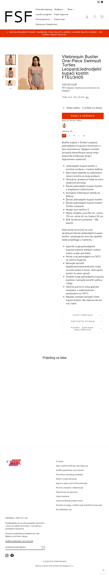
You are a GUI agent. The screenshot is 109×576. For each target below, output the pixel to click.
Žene (70, 9)
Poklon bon (59, 19)
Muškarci (59, 9)
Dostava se (80, 87)
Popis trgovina (61, 14)
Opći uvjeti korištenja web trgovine (72, 465)
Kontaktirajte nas (64, 509)
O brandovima (43, 19)
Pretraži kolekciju (44, 9)
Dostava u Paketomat (46, 24)
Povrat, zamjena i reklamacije (83, 328)
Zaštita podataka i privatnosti (70, 470)
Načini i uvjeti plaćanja (66, 479)
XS (64, 136)
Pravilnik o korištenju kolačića (69, 474)
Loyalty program (44, 14)
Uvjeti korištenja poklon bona (69, 500)
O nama (60, 461)
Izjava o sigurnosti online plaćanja (71, 483)
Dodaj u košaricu (16, 426)
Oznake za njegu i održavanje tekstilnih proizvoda (79, 505)
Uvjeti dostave (83, 315)
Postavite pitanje (83, 321)
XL (84, 136)
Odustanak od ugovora (67, 492)
